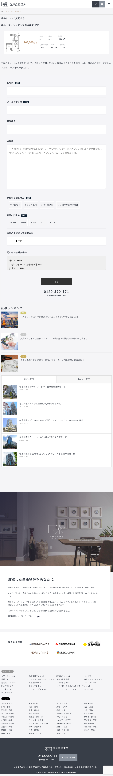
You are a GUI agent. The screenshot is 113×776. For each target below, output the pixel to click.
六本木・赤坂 (6, 703)
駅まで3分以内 (7, 686)
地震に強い (5, 679)
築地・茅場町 (89, 723)
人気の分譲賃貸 (63, 679)
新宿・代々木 (62, 707)
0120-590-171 (56, 293)
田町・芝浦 (5, 707)
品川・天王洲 (34, 713)
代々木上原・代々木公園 (39, 723)
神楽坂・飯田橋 (90, 717)
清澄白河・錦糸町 (91, 727)
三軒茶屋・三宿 (90, 720)
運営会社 (58, 767)
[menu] (109, 4)
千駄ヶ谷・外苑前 (36, 720)
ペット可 (87, 676)
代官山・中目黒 (7, 717)
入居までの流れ (20, 767)
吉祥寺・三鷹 (89, 730)
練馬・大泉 (5, 733)
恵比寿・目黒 (6, 710)
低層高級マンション (37, 676)
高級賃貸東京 (53, 772)
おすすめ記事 (84, 379)
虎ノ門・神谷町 (7, 713)
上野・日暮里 (62, 727)
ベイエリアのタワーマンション (41, 679)
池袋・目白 (33, 707)
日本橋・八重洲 (7, 723)
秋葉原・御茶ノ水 (36, 717)
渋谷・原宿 (88, 707)
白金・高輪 (88, 710)
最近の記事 (29, 379)
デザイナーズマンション (39, 689)
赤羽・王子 (61, 733)
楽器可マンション (36, 686)
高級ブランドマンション (94, 679)
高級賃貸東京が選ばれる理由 (20, 616)
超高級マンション (8, 682)
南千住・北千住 (35, 733)
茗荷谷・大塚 (6, 730)
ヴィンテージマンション (66, 689)
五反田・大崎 (6, 727)
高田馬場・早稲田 (64, 723)
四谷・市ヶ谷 (62, 717)
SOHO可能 (88, 689)
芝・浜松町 (88, 713)
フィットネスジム (64, 682)
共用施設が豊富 (35, 682)
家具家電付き (6, 692)
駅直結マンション (64, 676)
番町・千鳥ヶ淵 (63, 730)
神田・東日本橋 (35, 727)
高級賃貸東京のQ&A (89, 767)
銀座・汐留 (61, 710)
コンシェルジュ (90, 682)
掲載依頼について (71, 767)
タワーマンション (8, 676)
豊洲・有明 (88, 703)
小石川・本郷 (6, 720)
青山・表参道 (34, 710)
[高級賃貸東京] (13, 4)
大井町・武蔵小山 (64, 713)
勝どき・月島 (62, 703)
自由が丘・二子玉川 (65, 720)
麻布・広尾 (33, 703)
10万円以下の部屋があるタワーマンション (74, 686)
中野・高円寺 (34, 730)
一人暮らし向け (7, 689)
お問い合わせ (69, 757)
